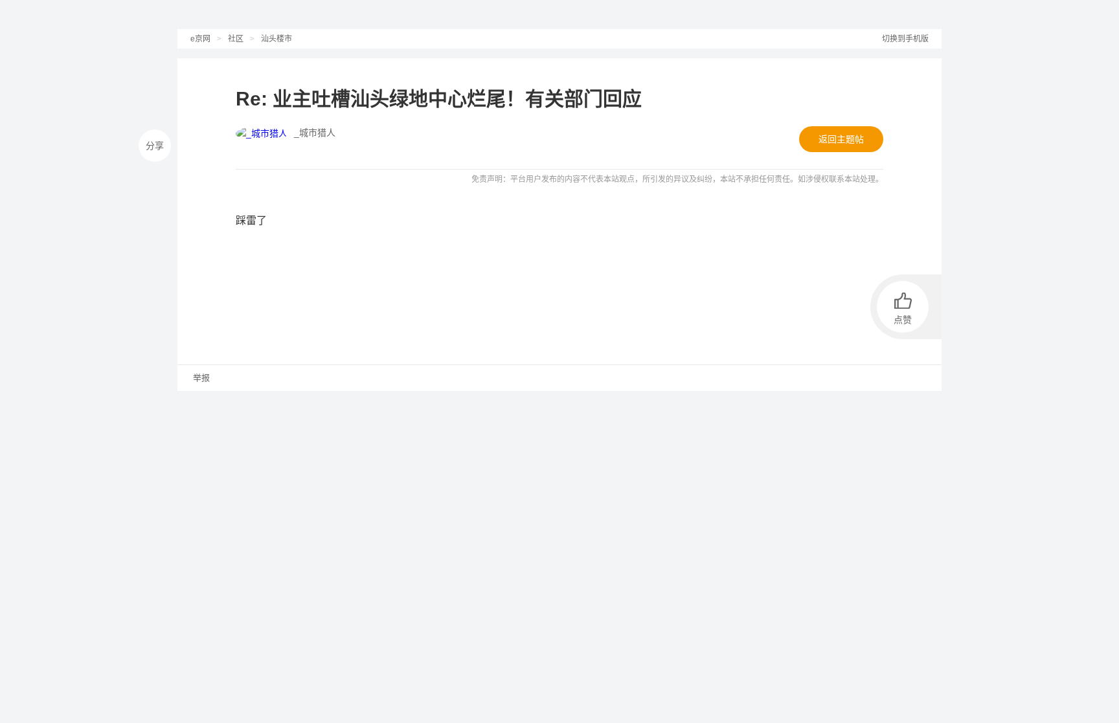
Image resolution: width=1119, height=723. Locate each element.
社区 (235, 38)
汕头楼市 (276, 38)
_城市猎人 (314, 133)
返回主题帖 (841, 139)
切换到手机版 (905, 38)
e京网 (200, 38)
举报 (200, 378)
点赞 (903, 320)
